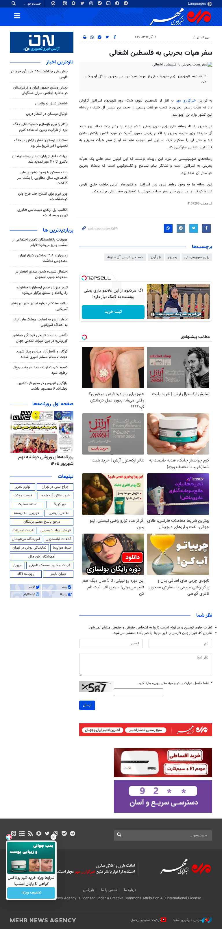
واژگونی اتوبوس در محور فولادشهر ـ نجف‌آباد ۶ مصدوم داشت (42, 386)
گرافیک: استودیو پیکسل (146, 920)
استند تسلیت (27, 504)
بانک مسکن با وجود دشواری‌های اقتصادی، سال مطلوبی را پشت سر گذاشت (42, 178)
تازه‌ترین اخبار (59, 62)
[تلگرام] (72, 834)
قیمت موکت (23, 495)
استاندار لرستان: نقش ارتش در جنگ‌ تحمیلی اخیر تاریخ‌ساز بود (41, 143)
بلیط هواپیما (62, 548)
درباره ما (130, 890)
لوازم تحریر (22, 487)
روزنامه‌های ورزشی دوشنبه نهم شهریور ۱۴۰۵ (45, 460)
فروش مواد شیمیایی (55, 530)
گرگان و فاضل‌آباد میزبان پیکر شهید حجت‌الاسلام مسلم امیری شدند (42, 354)
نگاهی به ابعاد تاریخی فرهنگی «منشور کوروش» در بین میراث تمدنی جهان (40, 338)
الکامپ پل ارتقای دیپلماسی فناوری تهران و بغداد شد (42, 212)
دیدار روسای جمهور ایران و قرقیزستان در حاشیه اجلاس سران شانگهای (40, 90)
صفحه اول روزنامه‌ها (52, 404)
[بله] (64, 834)
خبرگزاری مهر (186, 101)
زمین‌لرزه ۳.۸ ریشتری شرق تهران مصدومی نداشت (43, 258)
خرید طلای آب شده (55, 495)
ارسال (87, 705)
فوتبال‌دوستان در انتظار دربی (47, 114)
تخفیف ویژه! (31, 893)
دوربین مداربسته (26, 513)
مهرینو (17, 565)
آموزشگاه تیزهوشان (26, 539)
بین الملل (203, 37)
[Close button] (53, 837)
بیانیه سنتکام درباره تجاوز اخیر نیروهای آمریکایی (39, 306)
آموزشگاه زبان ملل (41, 557)
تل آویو (156, 257)
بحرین (172, 257)
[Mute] (160, 314)
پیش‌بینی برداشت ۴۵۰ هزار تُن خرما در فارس (39, 74)
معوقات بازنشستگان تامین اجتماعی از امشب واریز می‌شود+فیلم (40, 242)
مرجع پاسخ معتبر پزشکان (41, 522)
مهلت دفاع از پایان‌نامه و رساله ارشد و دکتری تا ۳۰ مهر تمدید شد (40, 159)
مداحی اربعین (59, 513)
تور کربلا (60, 504)
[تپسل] (84, 278)
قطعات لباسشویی (58, 539)
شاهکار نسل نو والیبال (51, 103)
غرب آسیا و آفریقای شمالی (173, 37)
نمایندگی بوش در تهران (29, 548)
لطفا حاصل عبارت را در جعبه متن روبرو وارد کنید (175, 683)
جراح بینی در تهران (55, 487)
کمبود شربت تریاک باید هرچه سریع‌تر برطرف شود (40, 370)
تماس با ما (109, 890)
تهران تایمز (58, 574)
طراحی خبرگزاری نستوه (187, 920)
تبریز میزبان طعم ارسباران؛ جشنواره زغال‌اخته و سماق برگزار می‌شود (42, 290)
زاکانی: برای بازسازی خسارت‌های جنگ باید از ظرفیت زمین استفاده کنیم (40, 127)
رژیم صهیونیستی (196, 257)
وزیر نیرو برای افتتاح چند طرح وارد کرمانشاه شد (43, 196)
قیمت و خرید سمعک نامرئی (50, 565)
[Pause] (152, 314)
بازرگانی (88, 890)
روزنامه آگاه (25, 574)
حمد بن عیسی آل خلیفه (125, 257)
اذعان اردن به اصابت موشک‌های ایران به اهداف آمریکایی (40, 322)
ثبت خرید (113, 312)
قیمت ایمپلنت (23, 530)
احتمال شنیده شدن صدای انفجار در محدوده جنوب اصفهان (41, 274)
